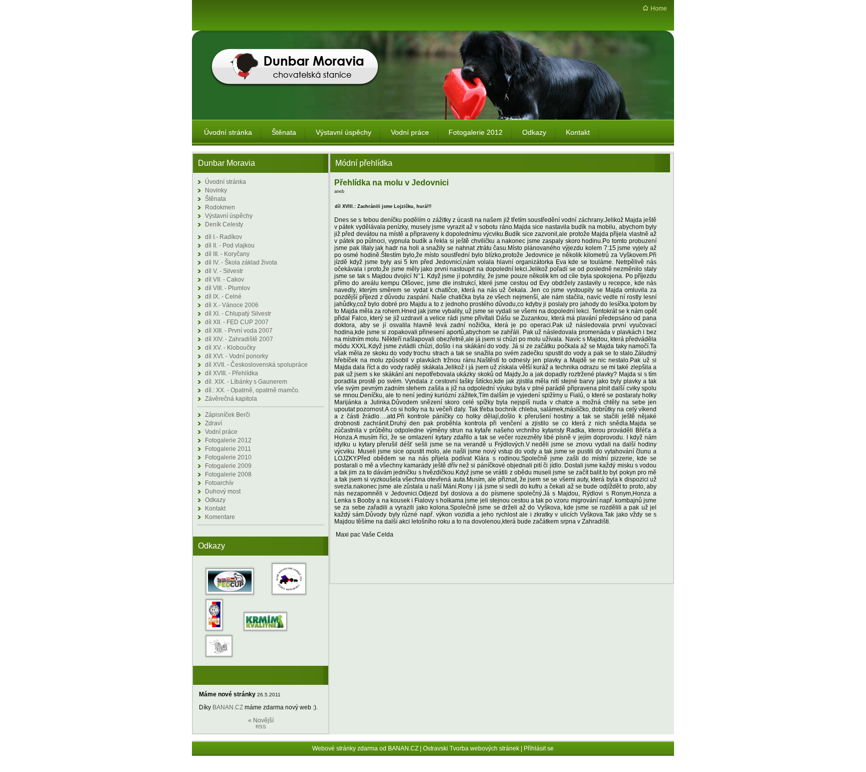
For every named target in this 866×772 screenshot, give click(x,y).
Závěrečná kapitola (231, 398)
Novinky (216, 190)
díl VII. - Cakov (224, 279)
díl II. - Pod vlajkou (230, 245)
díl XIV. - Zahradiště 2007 (239, 339)
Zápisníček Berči (227, 414)
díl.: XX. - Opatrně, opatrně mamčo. (252, 390)
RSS (261, 726)
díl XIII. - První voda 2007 (239, 330)
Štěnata (215, 198)
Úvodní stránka (225, 181)
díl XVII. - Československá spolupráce (256, 364)
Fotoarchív (219, 482)
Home (659, 8)
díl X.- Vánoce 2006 (232, 305)
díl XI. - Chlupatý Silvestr (238, 313)
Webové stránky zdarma (345, 748)
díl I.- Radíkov (223, 236)
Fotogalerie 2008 (228, 474)
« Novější (261, 720)
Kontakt (215, 508)
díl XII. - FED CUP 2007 (237, 322)
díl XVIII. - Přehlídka (231, 373)
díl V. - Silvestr (224, 271)
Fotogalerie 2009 (228, 465)
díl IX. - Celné (223, 296)
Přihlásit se (539, 748)
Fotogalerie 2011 (228, 448)
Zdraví (213, 423)
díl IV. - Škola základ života (241, 262)
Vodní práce (221, 431)
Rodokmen (220, 207)
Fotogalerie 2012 (228, 440)
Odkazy (215, 499)
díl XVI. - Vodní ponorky (236, 356)
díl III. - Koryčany (227, 254)
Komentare (220, 517)
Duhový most (223, 491)
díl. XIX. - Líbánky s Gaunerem (246, 381)
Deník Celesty (224, 224)
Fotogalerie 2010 (228, 457)
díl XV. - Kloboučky (230, 347)
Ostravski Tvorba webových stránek (471, 748)
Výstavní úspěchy (229, 215)
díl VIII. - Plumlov (227, 288)
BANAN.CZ (227, 707)
